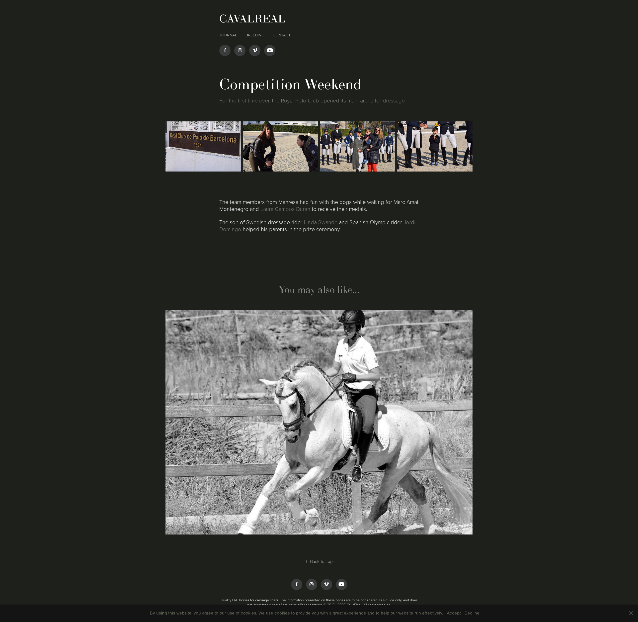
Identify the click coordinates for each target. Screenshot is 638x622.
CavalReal (253, 18)
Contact (282, 35)
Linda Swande (320, 222)
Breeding (254, 35)
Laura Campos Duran (285, 209)
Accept (454, 613)
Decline (472, 613)
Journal (228, 35)
